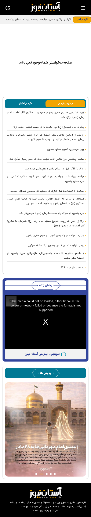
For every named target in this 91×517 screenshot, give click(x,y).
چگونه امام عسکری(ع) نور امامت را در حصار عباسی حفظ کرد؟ (48, 127)
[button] (55, 474)
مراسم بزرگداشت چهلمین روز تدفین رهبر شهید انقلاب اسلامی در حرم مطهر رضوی (45, 179)
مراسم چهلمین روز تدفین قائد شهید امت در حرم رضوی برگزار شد (47, 159)
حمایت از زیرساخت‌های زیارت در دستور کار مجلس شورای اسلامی (47, 191)
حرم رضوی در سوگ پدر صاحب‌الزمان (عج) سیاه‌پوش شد (51, 213)
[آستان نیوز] (45, 7)
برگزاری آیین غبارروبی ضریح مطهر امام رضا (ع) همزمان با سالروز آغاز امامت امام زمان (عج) (45, 223)
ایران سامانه (38, 510)
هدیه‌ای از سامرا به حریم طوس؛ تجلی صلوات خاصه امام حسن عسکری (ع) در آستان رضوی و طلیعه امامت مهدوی (45, 201)
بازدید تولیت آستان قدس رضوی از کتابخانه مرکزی (56, 245)
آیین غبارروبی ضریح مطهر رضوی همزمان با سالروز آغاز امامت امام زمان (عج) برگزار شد (45, 115)
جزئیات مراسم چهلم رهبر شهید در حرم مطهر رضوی (55, 235)
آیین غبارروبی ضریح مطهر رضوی (65, 149)
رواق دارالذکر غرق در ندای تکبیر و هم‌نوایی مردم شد (54, 169)
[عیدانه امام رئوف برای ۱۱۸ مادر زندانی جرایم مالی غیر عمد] (45, 429)
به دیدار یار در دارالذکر (71, 268)
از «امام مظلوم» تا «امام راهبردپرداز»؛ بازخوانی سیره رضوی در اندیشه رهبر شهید (45, 255)
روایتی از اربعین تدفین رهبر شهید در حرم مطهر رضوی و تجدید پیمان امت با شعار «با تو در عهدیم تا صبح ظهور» (45, 137)
